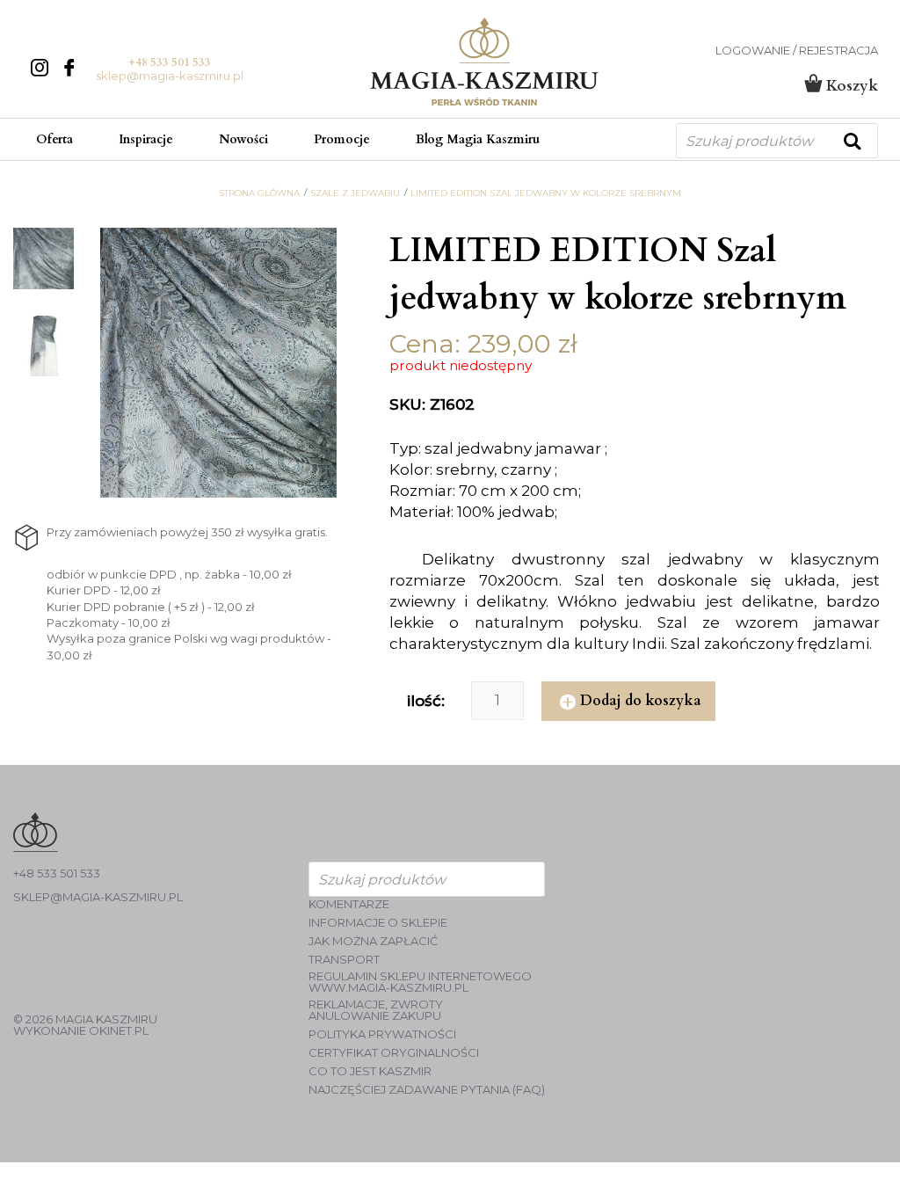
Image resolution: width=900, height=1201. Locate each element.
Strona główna (259, 193)
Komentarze (348, 904)
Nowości (243, 139)
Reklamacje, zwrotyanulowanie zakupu (375, 1010)
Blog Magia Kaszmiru (478, 139)
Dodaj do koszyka (640, 700)
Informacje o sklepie (377, 922)
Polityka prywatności (382, 1034)
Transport (344, 959)
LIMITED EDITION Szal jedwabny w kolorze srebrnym (545, 193)
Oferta (54, 139)
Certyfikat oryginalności (393, 1053)
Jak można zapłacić (373, 941)
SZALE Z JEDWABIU (355, 193)
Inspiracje (146, 139)
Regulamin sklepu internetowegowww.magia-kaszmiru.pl (420, 982)
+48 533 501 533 (169, 62)
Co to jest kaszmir (370, 1071)
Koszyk (850, 86)
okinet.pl (119, 1030)
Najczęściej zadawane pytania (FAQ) (426, 1089)
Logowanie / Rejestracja (796, 50)
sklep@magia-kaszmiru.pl (169, 76)
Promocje (342, 139)
